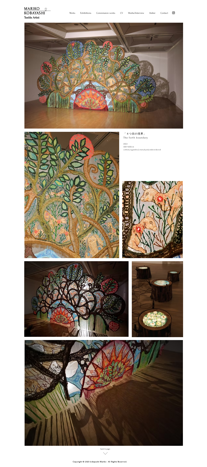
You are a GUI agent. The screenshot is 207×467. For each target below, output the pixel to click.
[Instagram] (173, 13)
